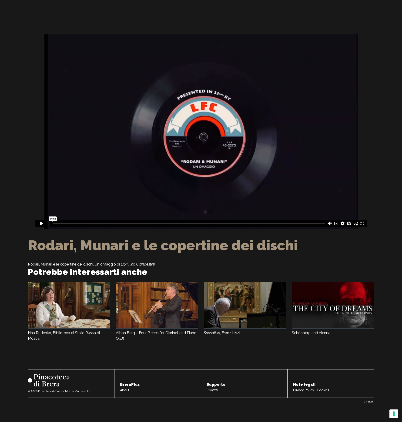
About (124, 390)
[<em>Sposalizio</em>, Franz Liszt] (245, 305)
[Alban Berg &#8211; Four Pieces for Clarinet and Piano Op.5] (157, 305)
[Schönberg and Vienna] (333, 305)
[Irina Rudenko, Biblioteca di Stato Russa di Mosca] (69, 305)
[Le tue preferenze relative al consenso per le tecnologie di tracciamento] (393, 413)
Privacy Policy (303, 390)
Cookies (323, 390)
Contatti (212, 390)
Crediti (369, 401)
